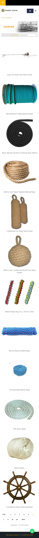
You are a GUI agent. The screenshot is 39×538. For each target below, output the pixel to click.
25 (12, 519)
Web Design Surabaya (12, 535)
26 (17, 519)
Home (3, 18)
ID (35, 10)
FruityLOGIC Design (28, 535)
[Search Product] (22, 3)
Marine (9, 18)
